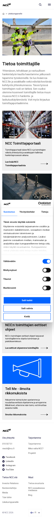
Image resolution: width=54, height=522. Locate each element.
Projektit (32, 453)
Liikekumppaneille (10, 502)
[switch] (46, 270)
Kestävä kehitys (9, 488)
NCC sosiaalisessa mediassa (36, 489)
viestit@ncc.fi (8, 448)
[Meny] (49, 4)
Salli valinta (27, 308)
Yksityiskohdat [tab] (26, 212)
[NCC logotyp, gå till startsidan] (7, 4)
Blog (30, 495)
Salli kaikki (27, 300)
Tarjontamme (34, 444)
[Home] (3, 14)
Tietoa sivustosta (36, 483)
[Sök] (40, 4)
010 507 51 (7, 444)
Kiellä (27, 316)
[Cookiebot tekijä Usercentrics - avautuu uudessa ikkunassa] (38, 204)
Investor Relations (10, 483)
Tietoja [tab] (44, 212)
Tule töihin (7, 497)
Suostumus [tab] (9, 212)
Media (5, 492)
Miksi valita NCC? (35, 448)
